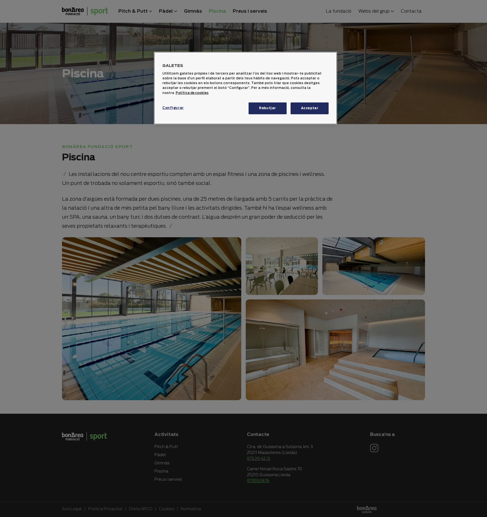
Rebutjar (267, 108)
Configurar (173, 108)
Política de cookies (192, 93)
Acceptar (309, 108)
